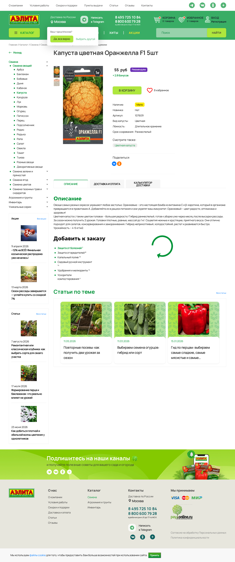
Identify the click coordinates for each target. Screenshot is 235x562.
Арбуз (20, 69)
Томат (20, 153)
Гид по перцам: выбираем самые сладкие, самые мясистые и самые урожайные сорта (190, 352)
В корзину (127, 90)
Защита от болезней (70, 248)
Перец (20, 120)
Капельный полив (69, 257)
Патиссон (22, 116)
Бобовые (22, 78)
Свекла (21, 148)
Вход (215, 17)
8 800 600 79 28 (127, 21)
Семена (13, 62)
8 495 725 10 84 (128, 17)
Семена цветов (22, 184)
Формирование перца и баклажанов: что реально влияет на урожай (26, 393)
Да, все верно (62, 39)
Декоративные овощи (30, 166)
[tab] (71, 184)
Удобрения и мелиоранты (74, 270)
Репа (20, 139)
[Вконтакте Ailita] (56, 471)
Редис (20, 129)
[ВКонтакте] (114, 163)
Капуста (22, 92)
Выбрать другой (85, 39)
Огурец (21, 111)
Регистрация (218, 21)
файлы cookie (38, 555)
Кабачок (22, 88)
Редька (21, 134)
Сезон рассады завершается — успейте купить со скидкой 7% (28, 294)
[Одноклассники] (119, 163)
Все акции (41, 218)
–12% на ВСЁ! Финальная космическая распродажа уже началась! (27, 254)
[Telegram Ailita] (192, 5)
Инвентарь (15, 202)
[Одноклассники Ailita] (62, 471)
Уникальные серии (20, 207)
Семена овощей (22, 65)
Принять (154, 555)
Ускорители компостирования (69, 277)
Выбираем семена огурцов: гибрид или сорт (138, 350)
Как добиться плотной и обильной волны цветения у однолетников (28, 434)
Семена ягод (20, 180)
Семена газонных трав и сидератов (27, 191)
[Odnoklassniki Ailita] (213, 5)
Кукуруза (22, 97)
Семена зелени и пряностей (23, 173)
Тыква (20, 157)
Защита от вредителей (72, 252)
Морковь (22, 106)
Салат (20, 143)
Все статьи (41, 314)
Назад (17, 52)
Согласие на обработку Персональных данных (198, 532)
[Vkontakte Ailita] (202, 5)
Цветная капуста (125, 145)
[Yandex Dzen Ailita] (223, 5)
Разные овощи (25, 162)
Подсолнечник (25, 125)
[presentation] (71, 184)
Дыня (20, 83)
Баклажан (23, 74)
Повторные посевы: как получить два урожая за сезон (82, 352)
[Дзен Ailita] (69, 471)
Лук (19, 102)
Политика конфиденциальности (190, 537)
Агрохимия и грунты (20, 197)
